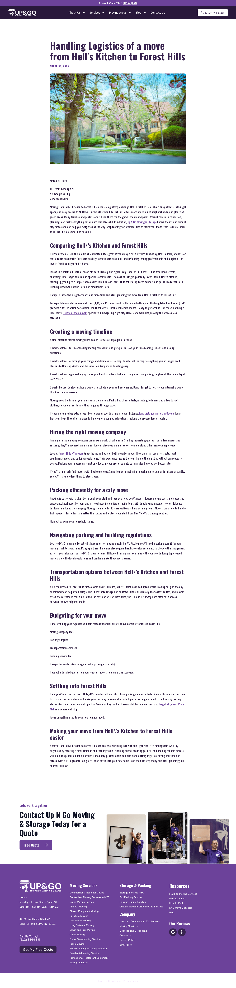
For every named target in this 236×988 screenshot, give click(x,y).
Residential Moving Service (84, 953)
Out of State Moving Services (85, 939)
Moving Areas (117, 12)
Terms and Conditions (109, 981)
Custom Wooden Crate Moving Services (141, 906)
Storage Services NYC (132, 892)
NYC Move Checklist (180, 907)
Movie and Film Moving (82, 929)
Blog (138, 12)
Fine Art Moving (78, 906)
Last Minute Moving (80, 920)
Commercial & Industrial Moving (87, 892)
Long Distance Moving (82, 925)
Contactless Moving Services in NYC (89, 897)
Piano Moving (77, 943)
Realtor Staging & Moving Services (88, 948)
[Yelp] (182, 932)
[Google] (173, 932)
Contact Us (157, 12)
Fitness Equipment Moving (84, 911)
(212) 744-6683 (30, 939)
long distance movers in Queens (156, 413)
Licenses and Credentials (133, 930)
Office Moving (77, 934)
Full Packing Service (131, 897)
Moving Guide (177, 898)
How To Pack (176, 903)
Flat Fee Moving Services (183, 893)
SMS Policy (126, 944)
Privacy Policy (127, 940)
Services (94, 12)
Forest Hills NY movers (71, 453)
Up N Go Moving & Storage (142, 222)
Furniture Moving (79, 916)
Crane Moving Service (82, 902)
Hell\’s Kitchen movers (75, 313)
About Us (75, 12)
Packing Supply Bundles (133, 902)
